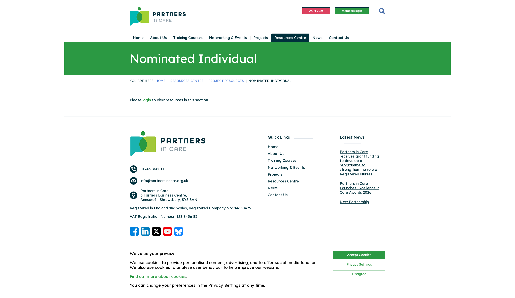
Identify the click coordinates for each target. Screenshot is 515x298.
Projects (260, 37)
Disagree (359, 274)
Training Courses (188, 37)
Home (138, 37)
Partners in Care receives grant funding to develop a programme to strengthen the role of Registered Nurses (359, 163)
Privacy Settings (359, 264)
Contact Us (339, 37)
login (146, 100)
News (317, 37)
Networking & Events (228, 37)
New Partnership (354, 202)
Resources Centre (290, 37)
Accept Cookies (359, 255)
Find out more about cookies (158, 276)
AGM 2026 (316, 11)
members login (352, 11)
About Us (158, 37)
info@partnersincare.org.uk (164, 181)
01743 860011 (152, 169)
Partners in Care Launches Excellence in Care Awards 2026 (359, 188)
